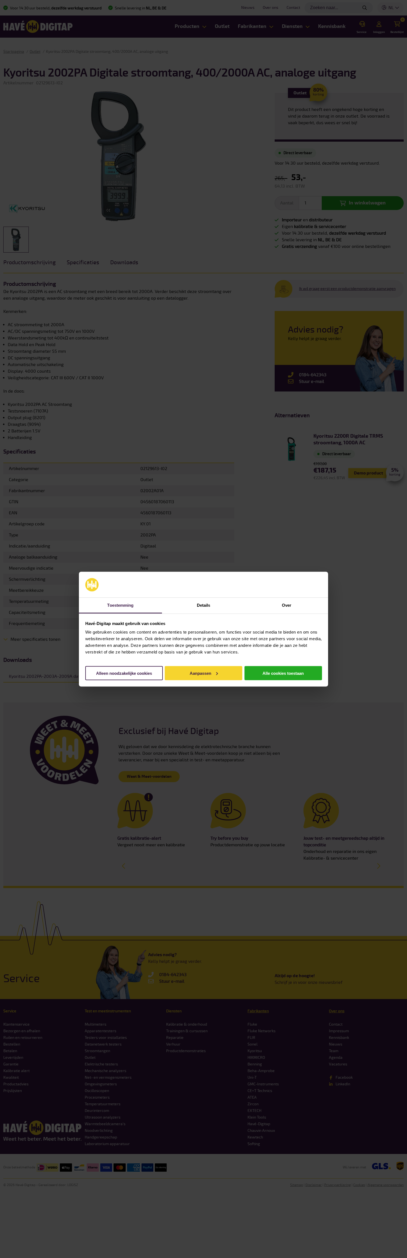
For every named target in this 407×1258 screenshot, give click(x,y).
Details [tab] (203, 605)
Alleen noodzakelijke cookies (124, 673)
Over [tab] (286, 605)
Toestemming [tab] (120, 605)
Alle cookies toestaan (283, 673)
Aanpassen (200, 673)
